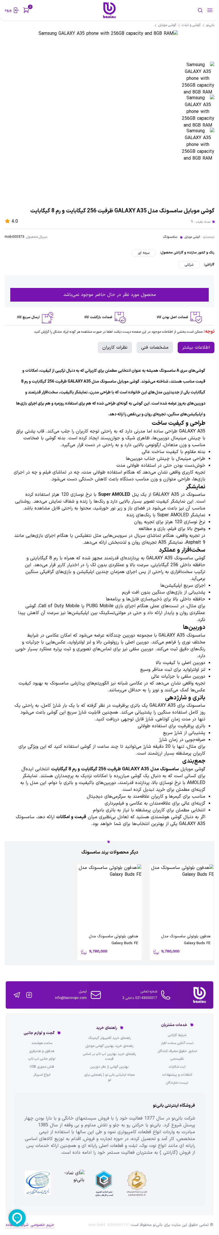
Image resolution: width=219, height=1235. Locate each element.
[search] (182, 10)
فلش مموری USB (42, 1067)
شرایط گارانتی (177, 1035)
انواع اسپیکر (41, 1074)
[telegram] (16, 995)
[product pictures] (197, 78)
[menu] (210, 10)
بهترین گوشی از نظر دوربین (109, 1067)
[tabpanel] (109, 596)
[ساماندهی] (137, 1183)
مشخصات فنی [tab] (155, 347)
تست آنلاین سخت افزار (177, 1043)
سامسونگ (170, 237)
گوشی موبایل (192, 237)
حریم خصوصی (42, 1225)
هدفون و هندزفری (41, 1051)
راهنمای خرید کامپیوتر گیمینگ (109, 1038)
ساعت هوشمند (41, 1043)
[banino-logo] (109, 10)
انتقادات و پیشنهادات (177, 1074)
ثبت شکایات (177, 1067)
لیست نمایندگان (177, 1082)
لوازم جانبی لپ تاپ (42, 1059)
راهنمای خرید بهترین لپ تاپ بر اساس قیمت (109, 1057)
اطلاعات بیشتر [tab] (196, 347)
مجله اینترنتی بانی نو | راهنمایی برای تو (109, 1077)
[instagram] (29, 995)
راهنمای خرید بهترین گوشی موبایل (109, 1046)
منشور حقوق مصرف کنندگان (177, 1051)
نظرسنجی (177, 1059)
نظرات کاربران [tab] (114, 347)
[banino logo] (200, 995)
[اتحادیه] (103, 1183)
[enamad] (70, 1183)
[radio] (143, 253)
